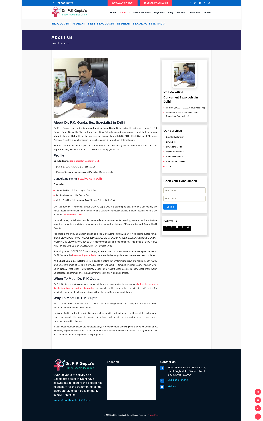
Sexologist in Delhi (90, 178)
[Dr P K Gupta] (69, 11)
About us (125, 12)
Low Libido (171, 142)
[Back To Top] (258, 416)
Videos (207, 12)
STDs (168, 166)
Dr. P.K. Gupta (173, 91)
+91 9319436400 (64, 3)
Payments (159, 12)
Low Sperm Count (174, 147)
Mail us (172, 386)
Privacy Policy (153, 415)
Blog (170, 12)
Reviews (180, 12)
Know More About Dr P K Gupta (72, 400)
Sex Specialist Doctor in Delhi (84, 161)
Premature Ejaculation (176, 161)
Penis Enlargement (174, 156)
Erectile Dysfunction (175, 137)
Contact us (194, 12)
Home (113, 12)
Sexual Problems (142, 12)
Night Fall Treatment (175, 152)
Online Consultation (157, 3)
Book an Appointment (122, 3)
